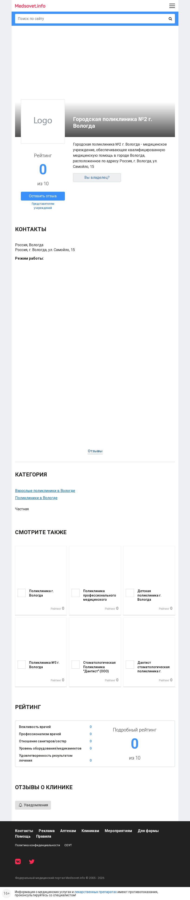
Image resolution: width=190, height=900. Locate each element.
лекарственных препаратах (95, 892)
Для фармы (148, 831)
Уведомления (35, 805)
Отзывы (95, 451)
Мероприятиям (118, 831)
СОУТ (68, 845)
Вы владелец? (97, 177)
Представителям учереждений (43, 206)
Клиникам (90, 831)
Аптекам (68, 831)
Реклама (47, 831)
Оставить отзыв (43, 196)
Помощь (23, 836)
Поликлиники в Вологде (36, 498)
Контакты (24, 831)
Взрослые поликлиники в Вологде (45, 490)
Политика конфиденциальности (37, 845)
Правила (43, 836)
